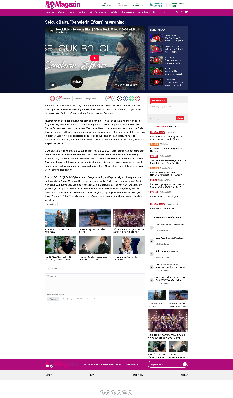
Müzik (114, 12)
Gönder (53, 299)
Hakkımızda (138, 375)
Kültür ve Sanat (98, 12)
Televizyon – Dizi (146, 12)
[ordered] (78, 299)
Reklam (184, 375)
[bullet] (81, 299)
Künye (92, 375)
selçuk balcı (51, 204)
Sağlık (82, 12)
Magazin (49, 12)
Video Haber (127, 12)
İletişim (48, 375)
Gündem (62, 12)
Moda (72, 12)
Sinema (163, 12)
